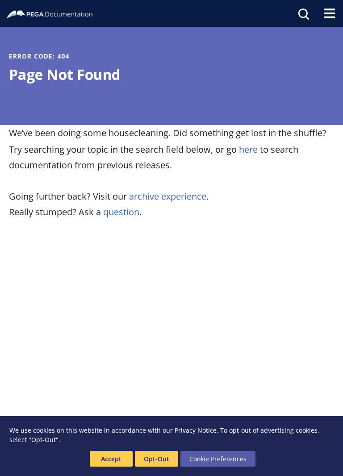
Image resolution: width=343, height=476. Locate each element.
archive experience (167, 196)
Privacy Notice (196, 430)
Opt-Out (156, 459)
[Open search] (303, 13)
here (248, 149)
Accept (111, 459)
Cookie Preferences (218, 459)
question (121, 212)
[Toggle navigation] (330, 13)
